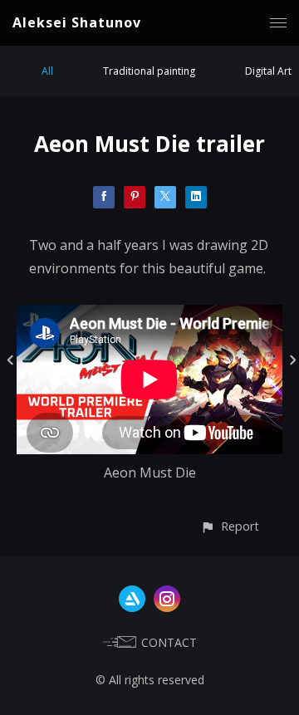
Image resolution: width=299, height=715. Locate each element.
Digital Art (268, 71)
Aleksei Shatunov (76, 22)
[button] (230, 526)
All (47, 71)
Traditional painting (149, 71)
